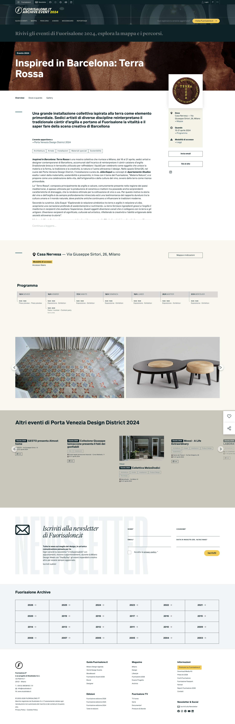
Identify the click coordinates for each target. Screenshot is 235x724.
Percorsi (44, 21)
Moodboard (67, 21)
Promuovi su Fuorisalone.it (189, 667)
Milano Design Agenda (95, 667)
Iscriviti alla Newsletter (188, 706)
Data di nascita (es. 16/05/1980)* (191, 539)
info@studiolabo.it (24, 688)
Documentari (137, 705)
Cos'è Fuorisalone (184, 678)
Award (55, 21)
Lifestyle (135, 673)
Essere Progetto (138, 680)
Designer (90, 683)
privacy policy (150, 552)
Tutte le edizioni (92, 709)
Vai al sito (185, 164)
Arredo (51, 151)
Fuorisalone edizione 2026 (96, 699)
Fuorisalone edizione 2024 (96, 705)
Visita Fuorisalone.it (204, 21)
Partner (180, 685)
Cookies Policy (32, 710)
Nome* (131, 529)
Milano (134, 667)
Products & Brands (139, 709)
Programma (181, 133)
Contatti (180, 691)
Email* (131, 539)
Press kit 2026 (182, 675)
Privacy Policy (20, 710)
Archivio (135, 683)
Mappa (34, 21)
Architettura (39, 151)
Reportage (82, 21)
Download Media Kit (184, 671)
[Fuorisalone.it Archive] (36, 10)
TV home (135, 699)
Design (134, 670)
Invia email (186, 154)
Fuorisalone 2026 (138, 677)
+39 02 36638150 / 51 (25, 686)
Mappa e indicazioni (186, 255)
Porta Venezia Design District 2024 (52, 142)
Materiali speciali (79, 151)
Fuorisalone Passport (185, 681)
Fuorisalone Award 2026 (96, 677)
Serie (134, 702)
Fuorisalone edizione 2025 (96, 702)
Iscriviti (212, 553)
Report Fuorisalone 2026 (186, 688)
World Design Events (94, 670)
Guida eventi (21, 21)
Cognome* (181, 529)
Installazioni (62, 151)
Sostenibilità (95, 151)
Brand (89, 680)
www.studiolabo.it (24, 691)
